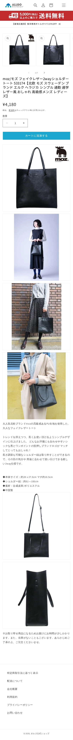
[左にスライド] (29, 73)
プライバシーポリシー (20, 704)
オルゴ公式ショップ (40, 733)
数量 (5, 116)
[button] (64, 5)
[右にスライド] (44, 73)
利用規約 (12, 696)
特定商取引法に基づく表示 (22, 673)
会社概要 (12, 689)
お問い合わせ (15, 712)
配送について (15, 680)
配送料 (12, 110)
